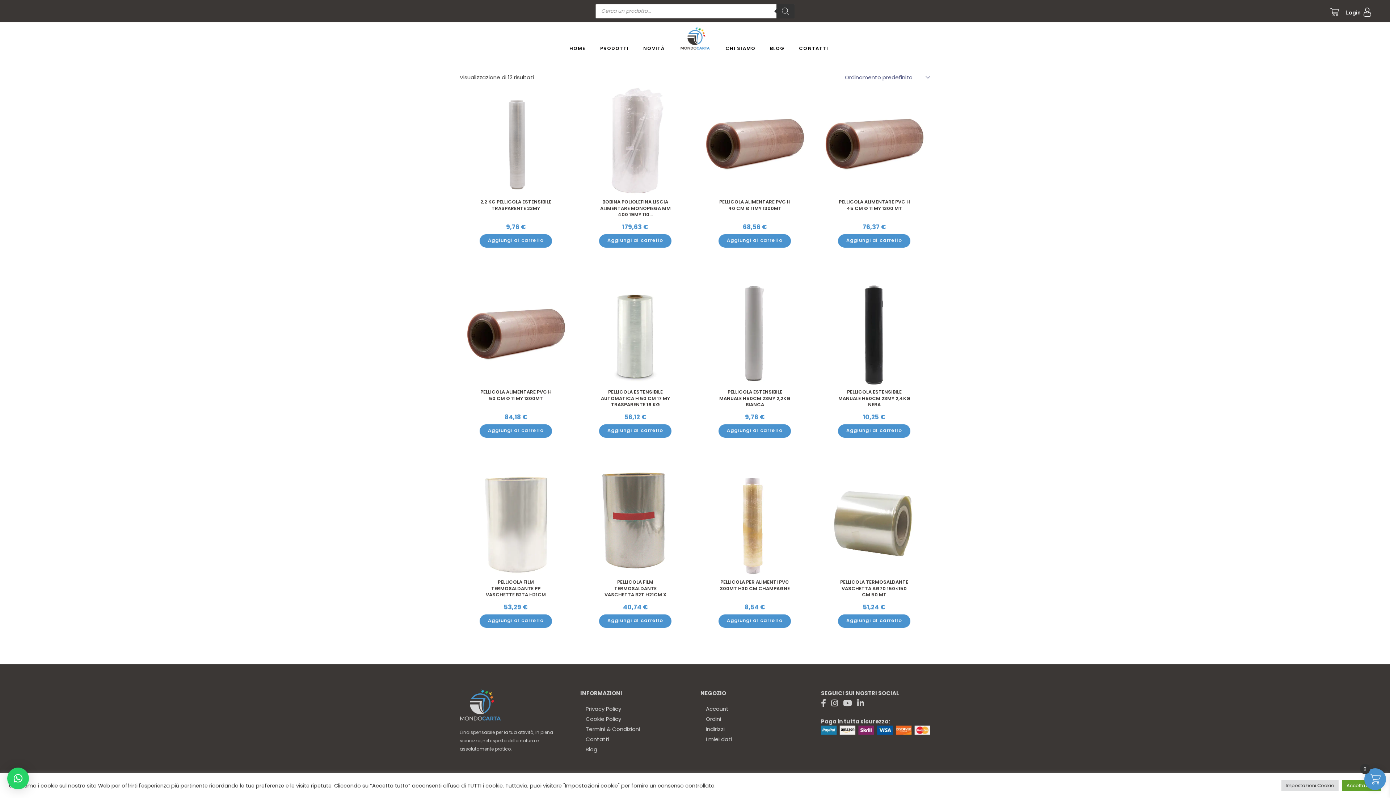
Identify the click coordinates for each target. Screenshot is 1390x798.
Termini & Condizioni (613, 729)
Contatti (597, 739)
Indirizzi (715, 729)
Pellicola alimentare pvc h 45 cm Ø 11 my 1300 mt (874, 205)
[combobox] (884, 77)
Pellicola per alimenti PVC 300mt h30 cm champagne (755, 585)
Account (717, 709)
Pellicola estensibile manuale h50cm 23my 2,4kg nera (874, 398)
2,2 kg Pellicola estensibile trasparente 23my (515, 205)
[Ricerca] (785, 11)
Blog (591, 749)
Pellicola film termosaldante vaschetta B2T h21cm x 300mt (635, 592)
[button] (18, 778)
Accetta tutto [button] (1362, 785)
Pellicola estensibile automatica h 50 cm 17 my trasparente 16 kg (635, 398)
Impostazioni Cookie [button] (1310, 785)
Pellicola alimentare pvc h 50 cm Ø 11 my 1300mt (516, 395)
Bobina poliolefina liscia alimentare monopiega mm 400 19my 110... (635, 208)
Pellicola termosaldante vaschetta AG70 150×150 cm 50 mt (874, 588)
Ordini (713, 719)
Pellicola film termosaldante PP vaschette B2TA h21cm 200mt (516, 592)
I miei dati (719, 739)
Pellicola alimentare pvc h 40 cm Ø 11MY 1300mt (755, 205)
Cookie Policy (603, 719)
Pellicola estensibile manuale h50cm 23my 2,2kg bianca (755, 398)
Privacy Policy (603, 709)
